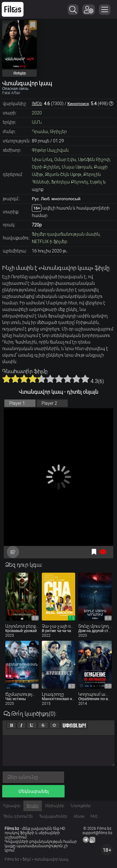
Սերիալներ (54, 806)
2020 (37, 112)
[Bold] (11, 725)
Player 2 (49, 403)
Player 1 (17, 403)
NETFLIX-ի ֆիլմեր (49, 241)
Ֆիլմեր (33, 806)
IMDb (37, 103)
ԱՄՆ (37, 122)
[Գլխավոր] (12, 9)
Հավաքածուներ (53, 816)
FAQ (93, 816)
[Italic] (21, 725)
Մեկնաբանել (33, 791)
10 (85, 378)
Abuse (79, 816)
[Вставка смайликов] (54, 725)
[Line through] (43, 725)
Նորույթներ (81, 806)
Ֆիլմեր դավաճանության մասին (66, 234)
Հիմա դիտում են (18, 816)
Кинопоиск (78, 103)
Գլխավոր (11, 806)
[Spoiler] (74, 725)
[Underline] (32, 725)
